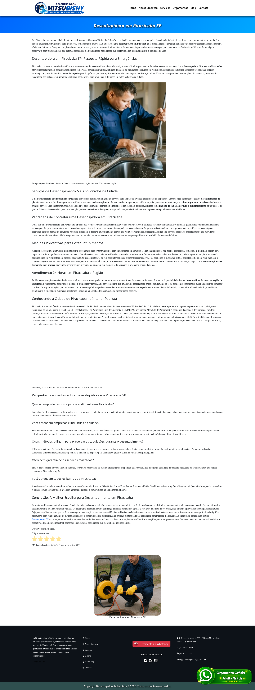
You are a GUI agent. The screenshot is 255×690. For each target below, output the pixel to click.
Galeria (87, 656)
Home (132, 8)
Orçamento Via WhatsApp (154, 644)
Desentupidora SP (40, 519)
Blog (193, 8)
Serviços (165, 8)
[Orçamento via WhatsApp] (224, 675)
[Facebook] (146, 660)
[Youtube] (156, 660)
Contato (203, 8)
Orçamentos (180, 8)
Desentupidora (105, 686)
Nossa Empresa (148, 8)
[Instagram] (151, 660)
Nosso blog (89, 662)
